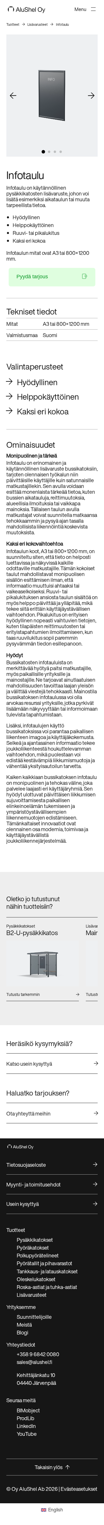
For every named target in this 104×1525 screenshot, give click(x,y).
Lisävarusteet (37, 24)
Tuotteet (12, 24)
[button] (43, 151)
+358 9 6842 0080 (38, 1354)
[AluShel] (26, 11)
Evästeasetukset (79, 1489)
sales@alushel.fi (34, 1362)
